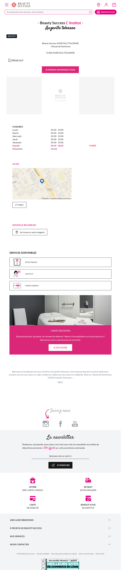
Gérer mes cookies (45, 131)
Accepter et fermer (75, 131)
